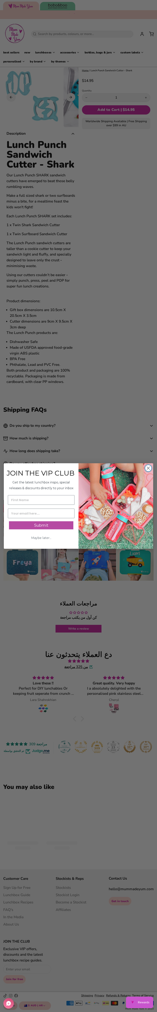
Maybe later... (41, 538)
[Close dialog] (148, 468)
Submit (41, 525)
